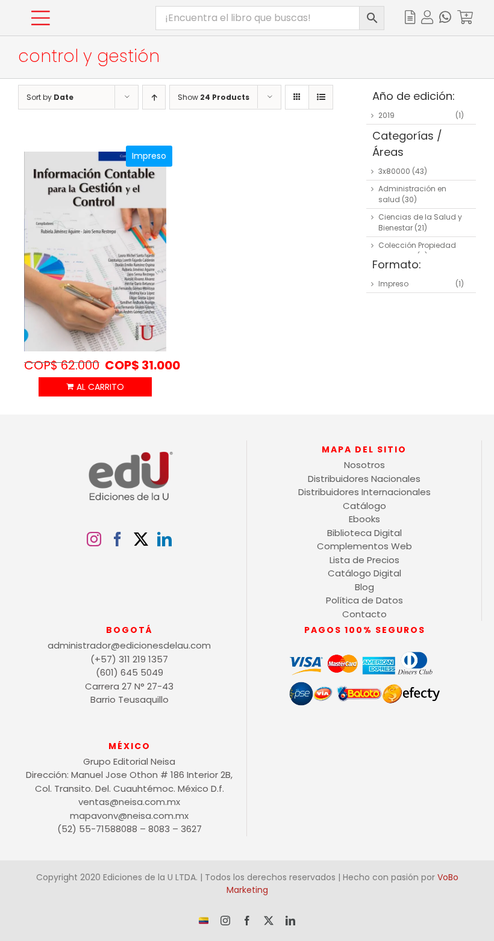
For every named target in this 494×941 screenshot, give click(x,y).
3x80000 (394, 171)
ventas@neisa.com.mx (129, 801)
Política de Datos (364, 600)
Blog (364, 587)
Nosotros (364, 464)
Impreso (393, 284)
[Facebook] (117, 539)
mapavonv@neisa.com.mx (129, 815)
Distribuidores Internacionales (364, 492)
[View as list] (321, 97)
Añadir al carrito (95, 386)
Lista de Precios (364, 560)
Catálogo (364, 505)
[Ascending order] (154, 97)
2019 (386, 115)
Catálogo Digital (364, 573)
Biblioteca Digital (364, 532)
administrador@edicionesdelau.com (129, 645)
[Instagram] (94, 539)
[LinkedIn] (164, 539)
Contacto (364, 614)
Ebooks (364, 519)
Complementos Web (364, 546)
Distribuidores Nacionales (364, 478)
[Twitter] (141, 539)
